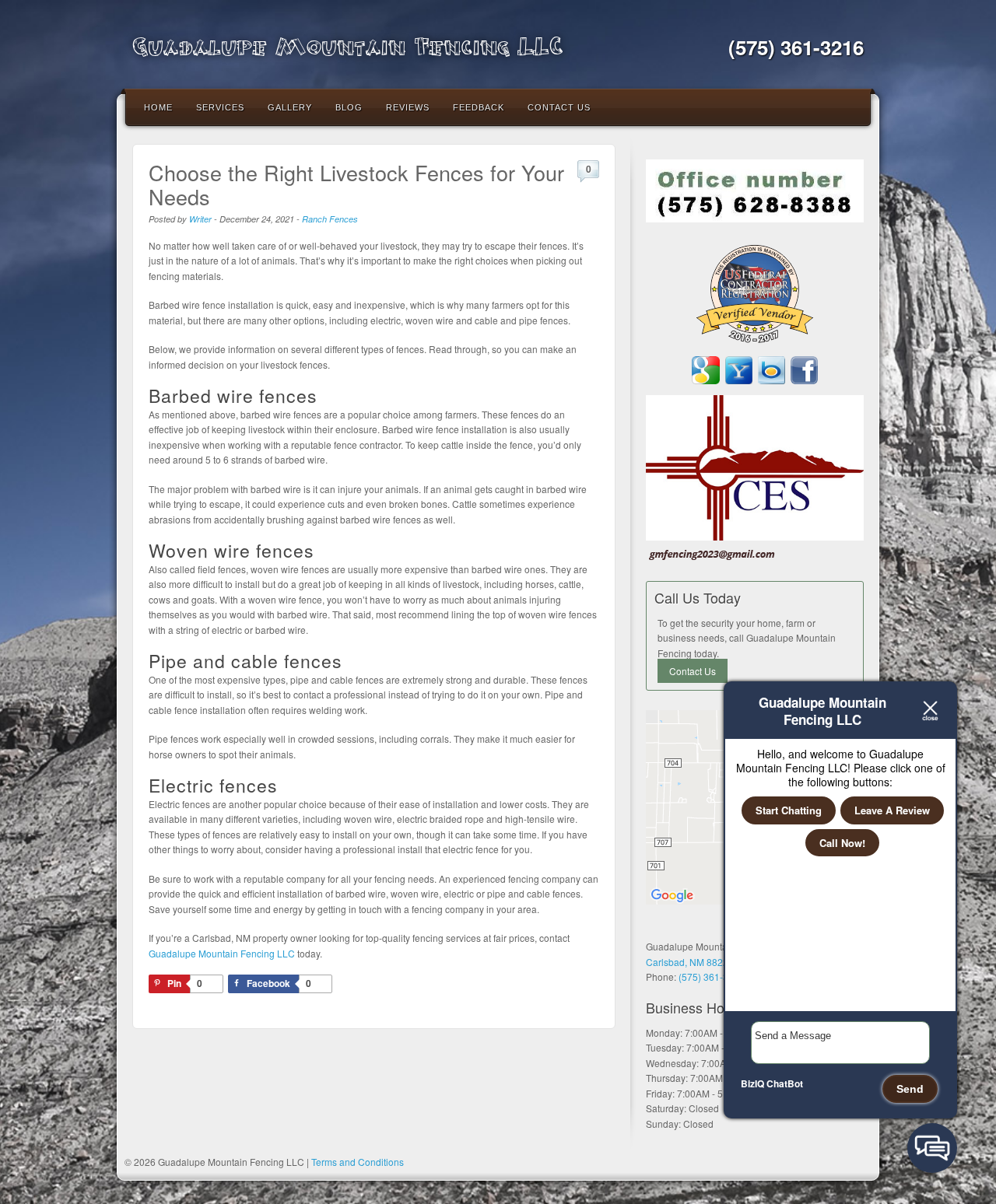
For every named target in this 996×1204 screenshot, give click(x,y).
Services (220, 107)
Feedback (478, 107)
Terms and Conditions (357, 1161)
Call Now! (842, 842)
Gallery (290, 107)
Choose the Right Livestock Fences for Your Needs (356, 184)
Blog (349, 107)
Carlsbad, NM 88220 (690, 961)
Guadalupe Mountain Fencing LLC (347, 45)
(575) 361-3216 (796, 47)
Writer (200, 219)
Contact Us (559, 107)
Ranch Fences (330, 219)
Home (158, 107)
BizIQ (752, 1083)
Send (910, 1089)
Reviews (408, 107)
